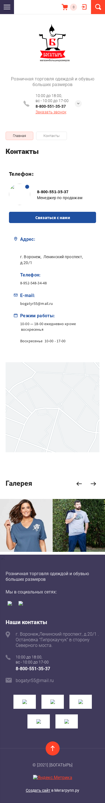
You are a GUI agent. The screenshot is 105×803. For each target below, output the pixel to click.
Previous (79, 484)
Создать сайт (38, 790)
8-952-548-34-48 (33, 282)
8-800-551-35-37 (51, 106)
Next (93, 484)
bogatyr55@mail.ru (36, 303)
